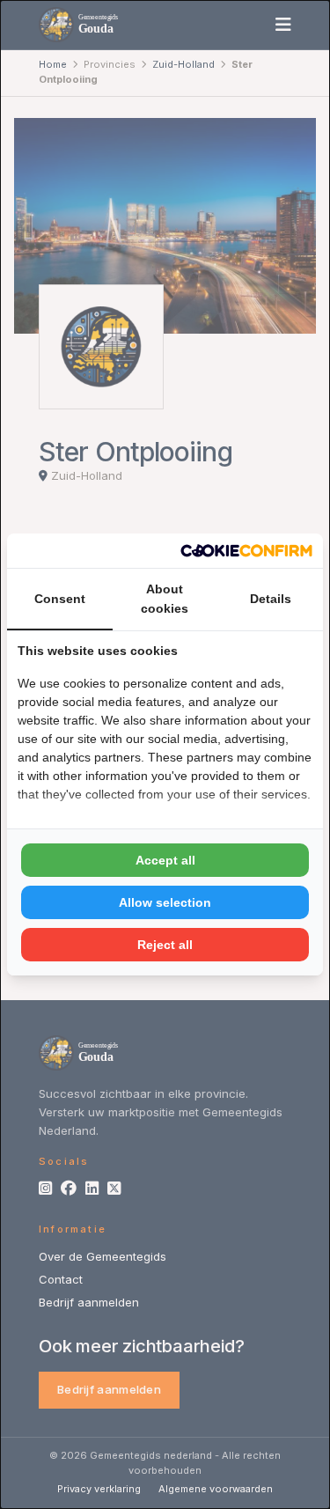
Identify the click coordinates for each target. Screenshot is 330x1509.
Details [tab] (270, 599)
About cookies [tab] (164, 598)
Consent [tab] (59, 599)
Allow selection (165, 902)
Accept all (165, 860)
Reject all (165, 945)
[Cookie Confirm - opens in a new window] (246, 550)
